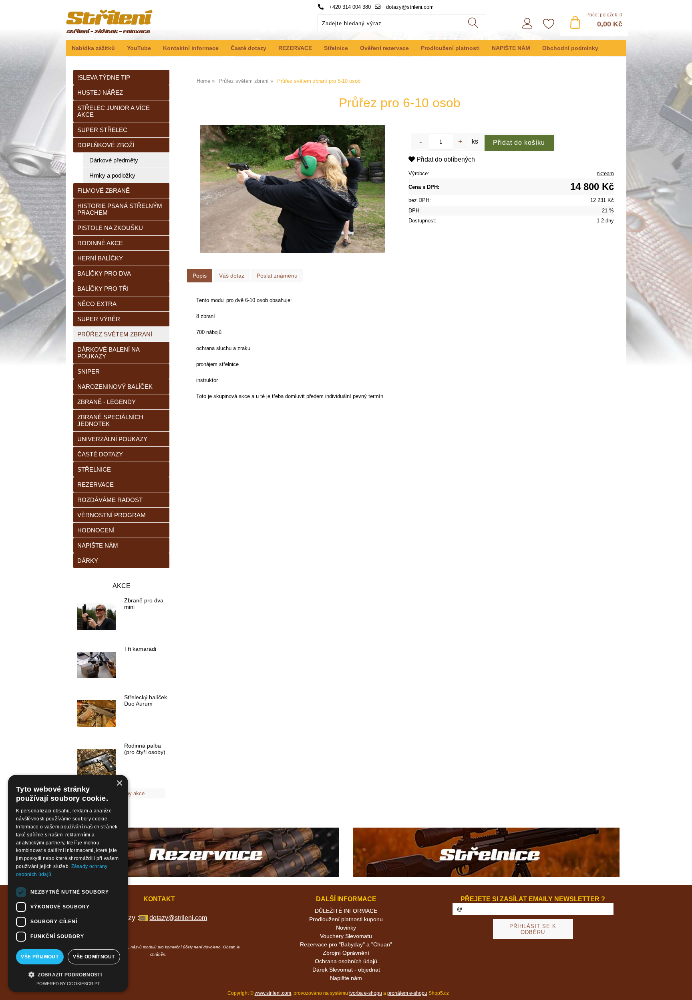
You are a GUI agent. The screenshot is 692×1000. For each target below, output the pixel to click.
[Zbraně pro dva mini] (96, 617)
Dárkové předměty (113, 160)
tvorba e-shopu (365, 993)
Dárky (87, 560)
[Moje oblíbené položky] (548, 24)
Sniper (88, 371)
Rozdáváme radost (110, 499)
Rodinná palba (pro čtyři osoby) (144, 748)
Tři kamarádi (140, 649)
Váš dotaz (231, 275)
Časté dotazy (248, 48)
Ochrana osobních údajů (346, 961)
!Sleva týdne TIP (103, 77)
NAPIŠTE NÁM (511, 48)
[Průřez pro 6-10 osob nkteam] (292, 189)
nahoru (680, 988)
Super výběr (98, 319)
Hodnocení (96, 530)
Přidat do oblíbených (445, 159)
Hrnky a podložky (112, 175)
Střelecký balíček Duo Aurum (145, 700)
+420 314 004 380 (349, 7)
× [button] (119, 783)
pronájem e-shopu (407, 993)
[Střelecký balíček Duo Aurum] (96, 714)
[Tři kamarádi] (96, 665)
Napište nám (97, 545)
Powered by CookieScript (68, 983)
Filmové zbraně (103, 190)
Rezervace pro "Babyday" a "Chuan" (346, 944)
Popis (200, 275)
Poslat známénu (277, 275)
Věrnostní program (111, 515)
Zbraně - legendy (106, 401)
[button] (68, 974)
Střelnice (336, 48)
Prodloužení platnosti (450, 48)
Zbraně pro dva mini (143, 603)
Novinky (346, 927)
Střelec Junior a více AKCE (113, 111)
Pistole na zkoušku (110, 227)
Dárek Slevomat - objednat (346, 969)
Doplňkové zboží (105, 145)
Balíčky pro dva (104, 273)
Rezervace (95, 484)
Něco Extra (97, 303)
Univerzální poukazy (112, 439)
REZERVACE (295, 48)
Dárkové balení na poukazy (108, 353)
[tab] (199, 275)
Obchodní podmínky (570, 48)
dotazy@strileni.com (409, 7)
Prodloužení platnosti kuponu (346, 919)
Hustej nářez (100, 92)
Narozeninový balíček (115, 386)
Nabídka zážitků (93, 48)
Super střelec (102, 129)
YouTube (139, 48)
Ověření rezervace (384, 48)
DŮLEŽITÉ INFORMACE (346, 911)
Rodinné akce (100, 243)
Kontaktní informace (191, 48)
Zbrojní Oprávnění (346, 953)
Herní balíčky (100, 258)
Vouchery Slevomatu (346, 936)
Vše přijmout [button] (39, 957)
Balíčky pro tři (103, 288)
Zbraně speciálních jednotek (110, 420)
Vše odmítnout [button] (94, 957)
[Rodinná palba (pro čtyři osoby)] (96, 762)
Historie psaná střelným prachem (119, 209)
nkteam (605, 173)
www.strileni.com (273, 993)
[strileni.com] (205, 853)
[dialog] (68, 883)
